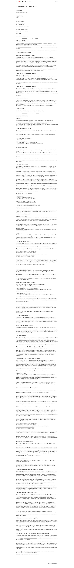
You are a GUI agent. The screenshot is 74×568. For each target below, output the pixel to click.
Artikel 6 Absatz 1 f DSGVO (32, 152)
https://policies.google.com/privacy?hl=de (42, 438)
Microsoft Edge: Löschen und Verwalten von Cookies (25, 256)
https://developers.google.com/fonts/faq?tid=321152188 (37, 544)
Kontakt (56, 1)
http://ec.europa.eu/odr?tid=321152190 (24, 47)
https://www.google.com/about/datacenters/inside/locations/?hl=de (38, 392)
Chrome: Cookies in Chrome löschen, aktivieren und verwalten (26, 251)
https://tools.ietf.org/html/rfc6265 (23, 278)
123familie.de (37, 554)
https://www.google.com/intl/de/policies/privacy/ (26, 552)
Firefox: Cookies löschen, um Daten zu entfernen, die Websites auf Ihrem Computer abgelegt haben (32, 253)
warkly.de (36, 38)
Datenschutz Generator (24, 554)
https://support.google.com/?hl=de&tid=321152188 (29, 538)
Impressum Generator (24, 38)
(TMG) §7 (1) (31, 58)
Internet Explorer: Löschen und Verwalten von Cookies (25, 255)
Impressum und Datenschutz (52, 563)
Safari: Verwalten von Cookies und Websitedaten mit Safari (26, 252)
